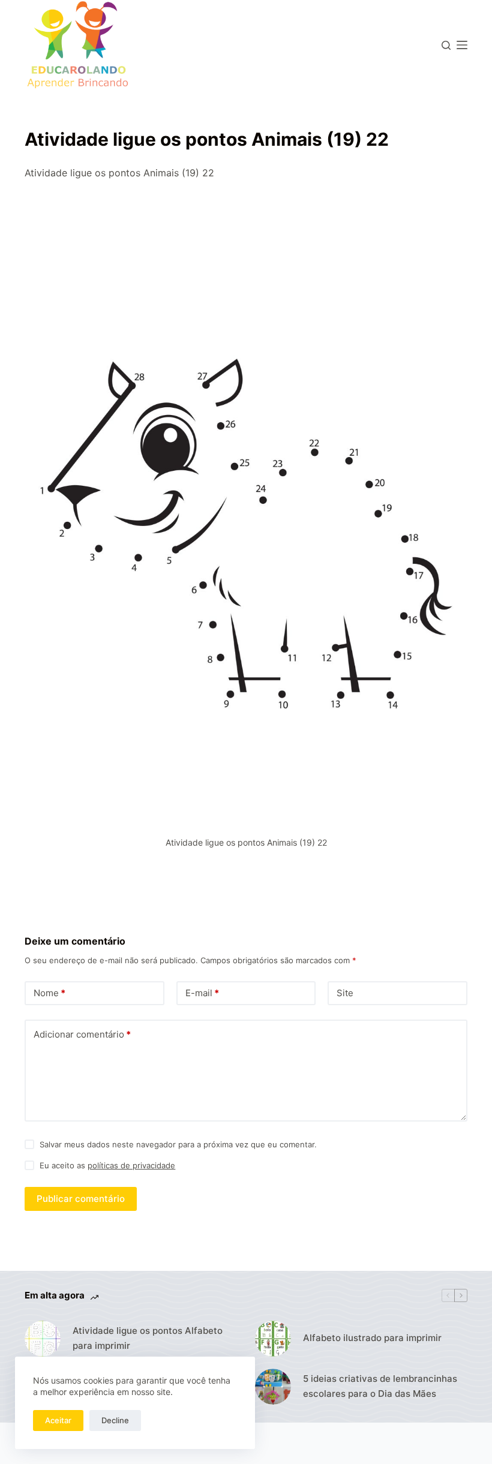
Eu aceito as (107, 1165)
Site (345, 993)
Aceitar (58, 1420)
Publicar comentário (81, 1198)
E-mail (202, 993)
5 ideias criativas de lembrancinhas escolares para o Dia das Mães (380, 1386)
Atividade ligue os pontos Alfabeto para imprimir (148, 1338)
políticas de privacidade (131, 1165)
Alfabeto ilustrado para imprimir (372, 1337)
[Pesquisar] (446, 45)
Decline (115, 1420)
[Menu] (462, 45)
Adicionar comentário (82, 1034)
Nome (49, 993)
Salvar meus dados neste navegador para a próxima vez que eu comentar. (178, 1144)
